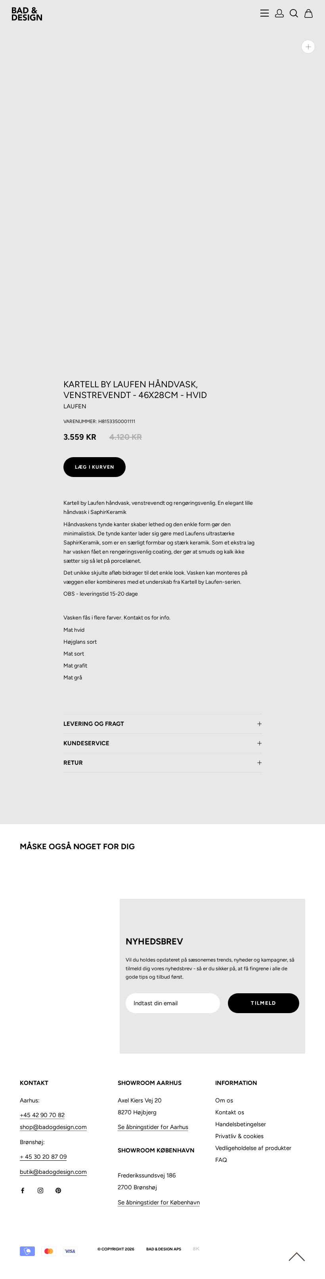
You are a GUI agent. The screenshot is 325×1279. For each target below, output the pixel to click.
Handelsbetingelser (240, 1124)
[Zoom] (308, 47)
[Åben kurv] (308, 14)
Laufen (74, 406)
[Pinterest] (58, 1190)
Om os (224, 1100)
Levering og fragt (93, 723)
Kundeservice (86, 743)
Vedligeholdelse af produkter (253, 1148)
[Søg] (294, 14)
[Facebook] (22, 1190)
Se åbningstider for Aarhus (153, 1127)
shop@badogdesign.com (53, 1127)
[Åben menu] (264, 14)
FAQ (221, 1160)
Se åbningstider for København (159, 1202)
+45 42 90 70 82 (42, 1115)
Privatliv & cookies (239, 1136)
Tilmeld (263, 1003)
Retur (73, 762)
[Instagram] (40, 1190)
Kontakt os (229, 1112)
